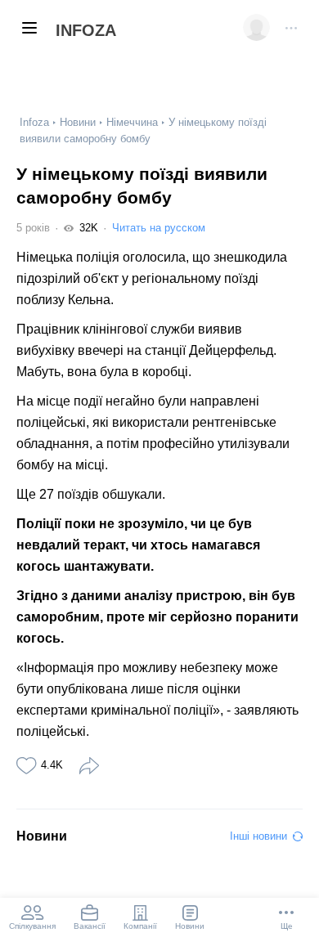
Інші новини (258, 836)
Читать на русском (158, 228)
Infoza (86, 30)
